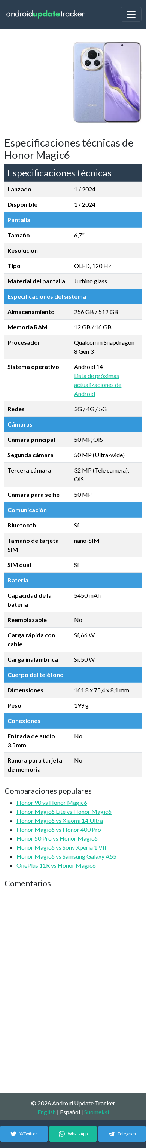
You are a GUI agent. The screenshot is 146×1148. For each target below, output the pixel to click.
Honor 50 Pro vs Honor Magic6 (57, 838)
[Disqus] (73, 991)
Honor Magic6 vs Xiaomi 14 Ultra (59, 820)
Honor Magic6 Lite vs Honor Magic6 (64, 811)
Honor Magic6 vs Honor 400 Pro (58, 829)
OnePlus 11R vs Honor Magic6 (56, 865)
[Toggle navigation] (131, 14)
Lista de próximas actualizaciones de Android (97, 384)
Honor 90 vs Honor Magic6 (51, 802)
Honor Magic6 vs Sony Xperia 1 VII (61, 847)
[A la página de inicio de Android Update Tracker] (45, 14)
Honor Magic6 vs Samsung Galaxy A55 (66, 856)
